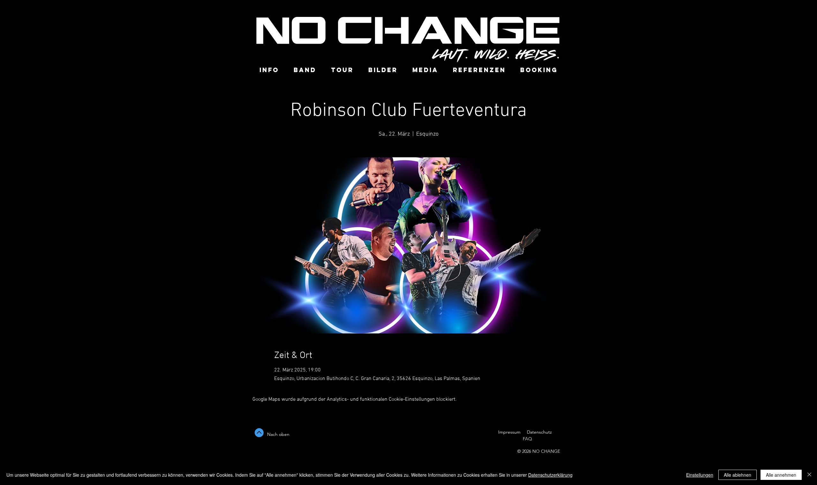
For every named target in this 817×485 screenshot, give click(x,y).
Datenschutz (540, 432)
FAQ (526, 439)
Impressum (509, 432)
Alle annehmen (781, 475)
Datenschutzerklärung (550, 475)
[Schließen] (809, 475)
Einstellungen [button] (699, 475)
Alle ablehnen (737, 475)
